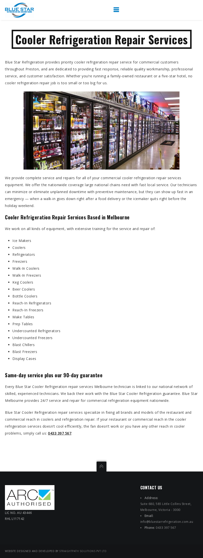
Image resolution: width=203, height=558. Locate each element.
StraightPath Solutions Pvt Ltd (82, 551)
